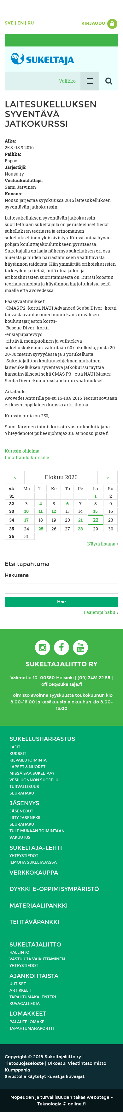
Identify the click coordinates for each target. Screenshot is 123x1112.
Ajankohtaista (33, 976)
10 (26, 511)
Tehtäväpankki (34, 922)
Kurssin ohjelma (22, 451)
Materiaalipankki (38, 906)
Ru (30, 23)
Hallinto (19, 952)
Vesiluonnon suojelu (33, 780)
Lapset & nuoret (27, 767)
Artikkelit (20, 990)
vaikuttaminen (48, 959)
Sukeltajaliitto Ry (61, 664)
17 (26, 520)
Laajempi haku (99, 612)
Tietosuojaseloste (24, 1063)
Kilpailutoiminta (28, 760)
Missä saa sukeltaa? (31, 773)
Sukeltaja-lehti (35, 848)
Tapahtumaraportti (31, 1028)
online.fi (77, 1104)
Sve (9, 23)
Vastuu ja (20, 959)
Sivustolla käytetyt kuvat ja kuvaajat (45, 1076)
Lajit (14, 747)
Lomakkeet (27, 1014)
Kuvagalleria (24, 1003)
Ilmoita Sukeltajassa (33, 862)
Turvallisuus (24, 786)
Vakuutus (20, 837)
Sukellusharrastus (42, 739)
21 (80, 520)
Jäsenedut (21, 811)
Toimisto (20, 695)
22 (95, 519)
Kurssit (17, 753)
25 (40, 529)
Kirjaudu (94, 23)
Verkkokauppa (33, 873)
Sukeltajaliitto (35, 944)
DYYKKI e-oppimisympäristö (54, 889)
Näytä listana (101, 544)
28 (80, 529)
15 (95, 511)
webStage (98, 1097)
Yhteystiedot (23, 856)
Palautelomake (26, 1022)
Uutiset (17, 984)
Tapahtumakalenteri (32, 997)
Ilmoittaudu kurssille (27, 457)
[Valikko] (89, 81)
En (20, 23)
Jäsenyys (24, 803)
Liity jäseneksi (25, 818)
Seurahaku (21, 793)
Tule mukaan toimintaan (37, 831)
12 (54, 511)
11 (41, 511)
